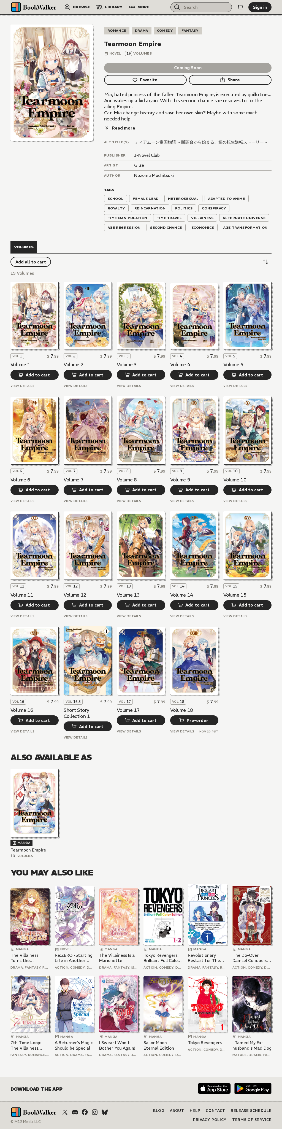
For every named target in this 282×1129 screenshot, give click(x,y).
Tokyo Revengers (205, 1042)
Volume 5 (233, 365)
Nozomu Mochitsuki (154, 175)
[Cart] (240, 7)
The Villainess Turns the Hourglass (24, 958)
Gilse (139, 165)
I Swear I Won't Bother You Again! (117, 1045)
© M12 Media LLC (25, 1121)
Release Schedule (251, 1110)
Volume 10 (234, 480)
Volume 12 (75, 595)
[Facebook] (85, 1112)
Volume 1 (20, 365)
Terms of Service (252, 1120)
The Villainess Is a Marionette (117, 958)
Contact (215, 1110)
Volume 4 (180, 365)
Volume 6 (20, 480)
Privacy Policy (210, 1120)
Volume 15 (234, 595)
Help (195, 1110)
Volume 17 (128, 710)
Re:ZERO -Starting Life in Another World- (74, 958)
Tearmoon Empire (28, 850)
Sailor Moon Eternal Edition (158, 1045)
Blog (158, 1110)
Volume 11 (21, 595)
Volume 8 (127, 480)
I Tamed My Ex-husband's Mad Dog (252, 1045)
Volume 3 (127, 365)
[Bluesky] (104, 1112)
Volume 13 (128, 595)
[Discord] (75, 1112)
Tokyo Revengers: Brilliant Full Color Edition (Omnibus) (161, 958)
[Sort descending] (265, 262)
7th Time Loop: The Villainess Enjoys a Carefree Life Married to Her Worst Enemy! (30, 1045)
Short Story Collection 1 (77, 713)
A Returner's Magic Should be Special (74, 1045)
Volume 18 (181, 710)
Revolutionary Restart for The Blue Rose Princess (206, 958)
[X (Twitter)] (65, 1112)
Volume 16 (21, 710)
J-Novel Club (147, 155)
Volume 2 (73, 365)
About (177, 1110)
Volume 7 (73, 480)
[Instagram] (94, 1112)
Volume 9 (180, 480)
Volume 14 (181, 595)
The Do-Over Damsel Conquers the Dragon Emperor (249, 958)
